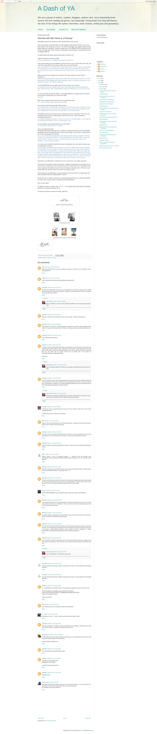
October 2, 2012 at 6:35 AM (54, 345)
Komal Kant (103, 64)
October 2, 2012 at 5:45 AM (52, 267)
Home (40, 30)
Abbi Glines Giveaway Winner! (106, 130)
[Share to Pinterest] (63, 255)
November (102, 86)
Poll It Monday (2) (103, 119)
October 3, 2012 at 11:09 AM (50, 614)
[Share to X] (60, 255)
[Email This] (56, 255)
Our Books (51, 30)
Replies (45, 298)
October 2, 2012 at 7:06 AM (54, 406)
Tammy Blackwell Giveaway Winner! (108, 117)
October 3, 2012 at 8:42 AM (51, 604)
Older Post (88, 718)
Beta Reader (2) (103, 125)
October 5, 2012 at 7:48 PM (56, 634)
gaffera (81, 730)
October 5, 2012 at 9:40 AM (54, 623)
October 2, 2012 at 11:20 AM (54, 524)
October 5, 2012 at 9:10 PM (54, 649)
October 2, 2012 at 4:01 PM (54, 538)
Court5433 (44, 563)
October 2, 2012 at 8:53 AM (59, 393)
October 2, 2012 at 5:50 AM (54, 287)
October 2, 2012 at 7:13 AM (54, 432)
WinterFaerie (45, 634)
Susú (43, 682)
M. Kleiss (44, 406)
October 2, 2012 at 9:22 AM (54, 478)
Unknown (44, 314)
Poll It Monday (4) (103, 94)
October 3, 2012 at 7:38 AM (54, 585)
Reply (43, 273)
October (102, 88)
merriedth (44, 287)
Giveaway (49, 257)
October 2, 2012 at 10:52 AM (54, 512)
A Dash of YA (56, 8)
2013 (99, 80)
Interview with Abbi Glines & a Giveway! (109, 145)
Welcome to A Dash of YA (105, 148)
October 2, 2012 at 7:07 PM (59, 551)
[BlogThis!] (58, 255)
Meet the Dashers (78, 30)
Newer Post (41, 718)
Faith (43, 454)
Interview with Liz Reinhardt (106, 104)
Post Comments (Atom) (50, 720)
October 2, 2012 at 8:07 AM (54, 466)
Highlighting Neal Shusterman (106, 101)
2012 (99, 82)
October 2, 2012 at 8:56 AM (59, 301)
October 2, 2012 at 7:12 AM (51, 421)
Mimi (43, 421)
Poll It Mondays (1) (104, 132)
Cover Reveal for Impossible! (106, 99)
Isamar (44, 490)
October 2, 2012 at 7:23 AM (54, 443)
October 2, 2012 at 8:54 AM (59, 364)
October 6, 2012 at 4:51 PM (52, 682)
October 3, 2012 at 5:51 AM (54, 563)
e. (42, 614)
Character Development (105, 111)
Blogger (92, 730)
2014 (99, 78)
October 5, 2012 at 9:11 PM (54, 658)
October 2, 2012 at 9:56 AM (53, 490)
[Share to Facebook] (61, 255)
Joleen (43, 267)
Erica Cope (49, 301)
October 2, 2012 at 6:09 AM (54, 324)
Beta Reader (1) (103, 138)
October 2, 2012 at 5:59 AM (54, 314)
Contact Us (63, 30)
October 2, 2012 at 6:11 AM (54, 335)
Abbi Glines (44, 257)
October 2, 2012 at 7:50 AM (52, 454)
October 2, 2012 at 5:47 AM (52, 278)
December (102, 84)
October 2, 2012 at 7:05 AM (54, 378)
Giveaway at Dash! (104, 140)
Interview (54, 257)
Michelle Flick (103, 66)
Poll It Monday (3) (103, 106)
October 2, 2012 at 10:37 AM (54, 500)
